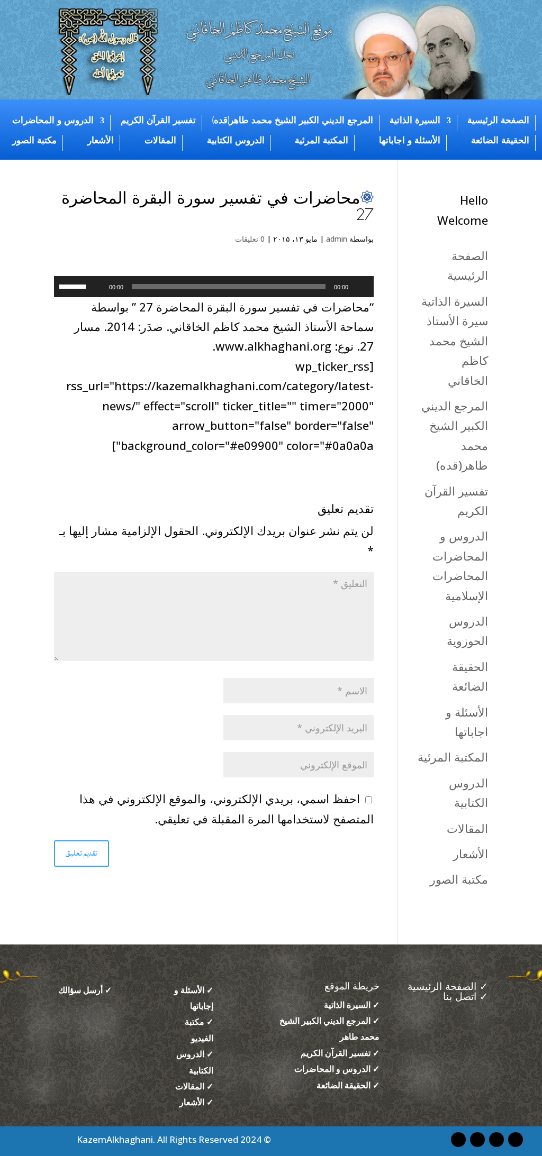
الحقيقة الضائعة (500, 140)
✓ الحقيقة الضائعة (348, 1085)
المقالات (160, 140)
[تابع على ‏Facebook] (477, 1139)
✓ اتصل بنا (465, 997)
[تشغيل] (360, 286)
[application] (213, 286)
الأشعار (100, 140)
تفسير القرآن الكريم (158, 120)
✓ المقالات (194, 1086)
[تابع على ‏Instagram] (496, 1139)
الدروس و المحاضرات (53, 120)
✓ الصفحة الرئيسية (446, 987)
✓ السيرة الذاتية (352, 1005)
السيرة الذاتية (415, 120)
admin (336, 239)
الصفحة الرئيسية (498, 120)
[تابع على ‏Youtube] (515, 1139)
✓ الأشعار (196, 1102)
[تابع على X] (458, 1139)
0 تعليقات (250, 239)
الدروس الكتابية (236, 140)
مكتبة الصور (34, 140)
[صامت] (97, 286)
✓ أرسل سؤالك (85, 990)
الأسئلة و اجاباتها (409, 140)
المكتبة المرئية (321, 140)
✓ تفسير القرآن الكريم (340, 1053)
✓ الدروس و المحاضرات (337, 1069)
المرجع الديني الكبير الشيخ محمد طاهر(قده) (292, 120)
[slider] (74, 285)
